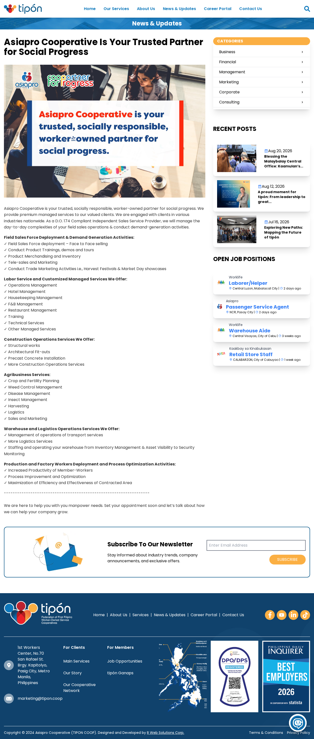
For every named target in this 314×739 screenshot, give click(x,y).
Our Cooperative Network (79, 687)
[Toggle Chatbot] (298, 723)
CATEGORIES (230, 41)
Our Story (72, 673)
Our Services (116, 9)
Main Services (76, 661)
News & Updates (179, 9)
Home (90, 9)
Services (140, 615)
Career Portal (217, 9)
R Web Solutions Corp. (165, 732)
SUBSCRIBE (287, 559)
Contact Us (250, 9)
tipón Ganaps (120, 673)
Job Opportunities (124, 661)
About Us (146, 9)
